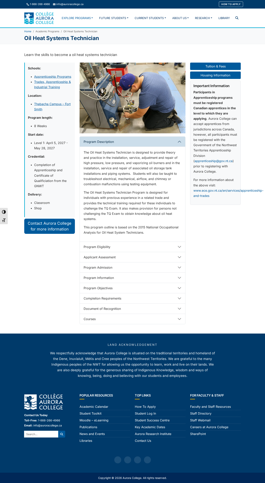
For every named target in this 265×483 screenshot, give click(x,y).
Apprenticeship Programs (52, 77)
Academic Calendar (94, 407)
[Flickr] (147, 459)
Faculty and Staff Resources (210, 407)
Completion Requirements (102, 298)
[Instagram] (127, 459)
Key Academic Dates (150, 427)
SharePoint (198, 434)
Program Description (99, 142)
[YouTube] (137, 459)
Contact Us (143, 441)
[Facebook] (117, 459)
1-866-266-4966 (40, 4)
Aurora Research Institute (153, 434)
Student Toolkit (90, 413)
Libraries (86, 441)
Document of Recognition (102, 309)
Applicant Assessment (100, 257)
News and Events (92, 434)
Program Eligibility (97, 247)
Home (27, 31)
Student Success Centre (152, 420)
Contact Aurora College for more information (49, 226)
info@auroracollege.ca (69, 4)
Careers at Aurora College (209, 427)
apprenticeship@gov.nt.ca (214, 161)
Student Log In (145, 413)
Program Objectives (98, 288)
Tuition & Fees (215, 66)
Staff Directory (200, 413)
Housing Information (215, 75)
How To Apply (231, 4)
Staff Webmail (200, 420)
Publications (88, 427)
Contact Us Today (36, 415)
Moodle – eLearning (94, 420)
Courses (90, 319)
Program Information (99, 278)
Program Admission (98, 267)
